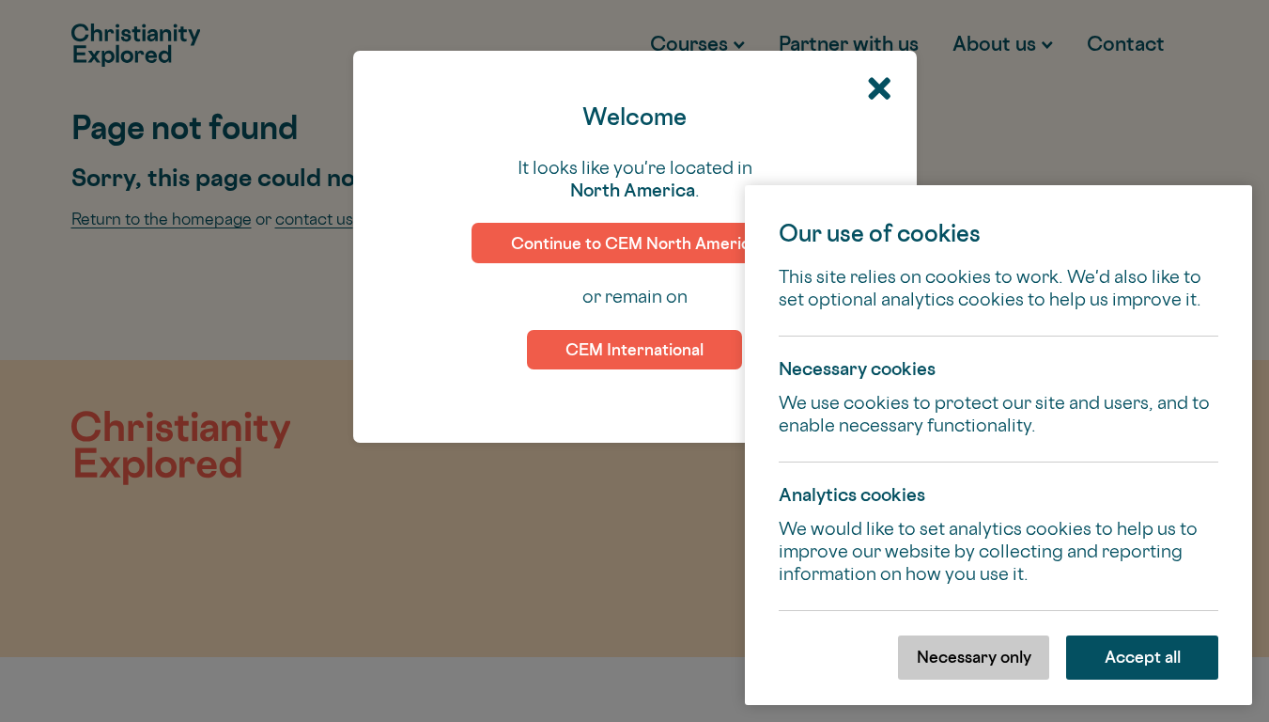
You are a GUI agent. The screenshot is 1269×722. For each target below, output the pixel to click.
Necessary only (974, 657)
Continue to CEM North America (635, 243)
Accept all (1143, 657)
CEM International (634, 349)
